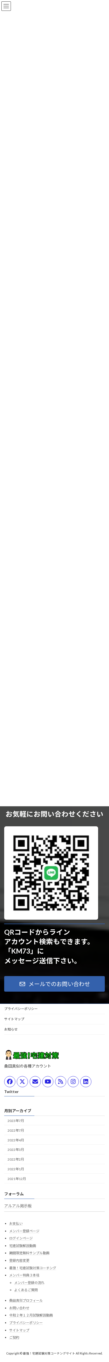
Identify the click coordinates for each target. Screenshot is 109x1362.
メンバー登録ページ (24, 1231)
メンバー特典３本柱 (24, 1275)
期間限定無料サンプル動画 (29, 1253)
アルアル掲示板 (18, 1205)
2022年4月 (16, 1140)
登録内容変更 (19, 1260)
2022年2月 (16, 1160)
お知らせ (11, 1029)
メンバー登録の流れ (29, 1283)
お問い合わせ (19, 1308)
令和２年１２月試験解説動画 (31, 1315)
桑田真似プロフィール (26, 1301)
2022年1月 (16, 1169)
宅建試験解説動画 (22, 1246)
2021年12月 (17, 1179)
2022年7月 (16, 1130)
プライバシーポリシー (21, 1009)
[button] (54, 984)
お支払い (16, 1223)
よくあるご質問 (26, 1290)
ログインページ (21, 1238)
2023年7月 (16, 1121)
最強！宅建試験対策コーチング (32, 1268)
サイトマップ (14, 1019)
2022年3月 (16, 1150)
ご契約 (14, 1338)
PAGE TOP (101, 1315)
